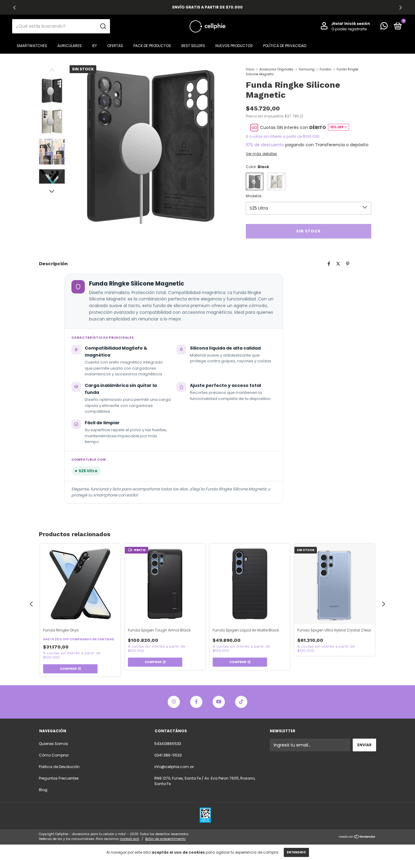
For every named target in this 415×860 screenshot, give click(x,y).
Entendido (296, 852)
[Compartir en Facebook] (329, 264)
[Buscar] (103, 26)
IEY (94, 45)
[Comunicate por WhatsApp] (384, 27)
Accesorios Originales (276, 69)
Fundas (325, 69)
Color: (257, 166)
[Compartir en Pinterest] (347, 264)
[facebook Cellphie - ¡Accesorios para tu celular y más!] (196, 702)
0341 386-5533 (168, 755)
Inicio (250, 69)
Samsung (306, 69)
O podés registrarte (349, 29)
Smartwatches (32, 45)
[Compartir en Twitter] (338, 264)
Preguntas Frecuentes (59, 778)
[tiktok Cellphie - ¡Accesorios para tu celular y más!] (241, 702)
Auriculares (69, 45)
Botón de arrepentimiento (165, 839)
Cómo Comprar (54, 755)
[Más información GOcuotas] (338, 127)
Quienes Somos (53, 743)
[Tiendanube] (357, 837)
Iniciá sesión (357, 23)
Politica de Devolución (59, 766)
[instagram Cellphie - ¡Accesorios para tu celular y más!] (174, 702)
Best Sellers (193, 45)
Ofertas (115, 45)
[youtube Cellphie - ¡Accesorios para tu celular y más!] (219, 702)
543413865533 (167, 743)
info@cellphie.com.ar (174, 766)
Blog (43, 789)
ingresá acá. (129, 839)
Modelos (254, 195)
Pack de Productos (152, 45)
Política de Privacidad (284, 45)
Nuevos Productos (234, 45)
